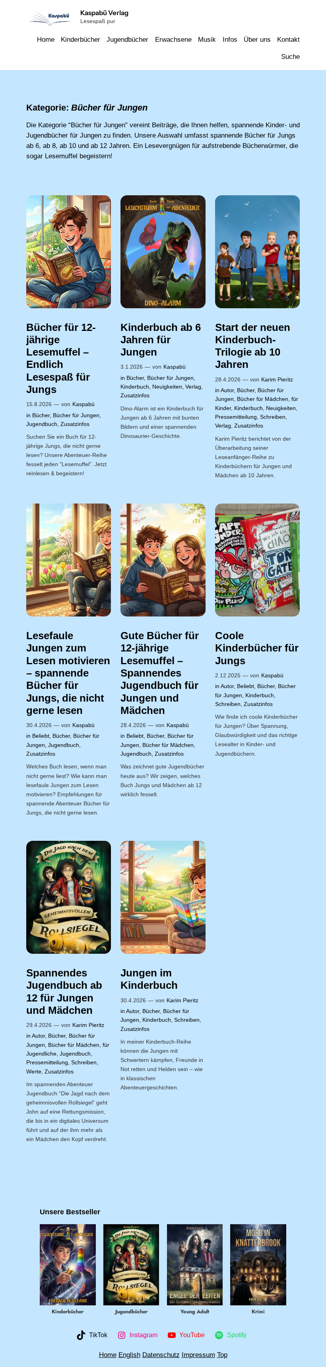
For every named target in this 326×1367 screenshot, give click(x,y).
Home (107, 1355)
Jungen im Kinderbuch (149, 979)
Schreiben (272, 417)
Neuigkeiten (167, 386)
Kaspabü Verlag (104, 13)
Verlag (193, 386)
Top (222, 1355)
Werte (33, 1071)
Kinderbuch (134, 386)
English (129, 1355)
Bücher (41, 415)
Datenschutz (161, 1355)
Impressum (198, 1355)
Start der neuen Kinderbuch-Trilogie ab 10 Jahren (252, 346)
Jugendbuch (41, 424)
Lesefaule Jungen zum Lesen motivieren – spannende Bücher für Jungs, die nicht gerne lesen (68, 673)
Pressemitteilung (236, 417)
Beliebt (40, 736)
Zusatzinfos (74, 424)
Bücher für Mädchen (262, 399)
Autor (227, 390)
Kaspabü (83, 404)
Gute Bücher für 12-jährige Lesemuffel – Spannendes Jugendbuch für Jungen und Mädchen (159, 673)
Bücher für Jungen (76, 415)
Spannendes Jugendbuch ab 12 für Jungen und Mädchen (64, 991)
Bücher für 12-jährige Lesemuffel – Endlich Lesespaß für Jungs (61, 358)
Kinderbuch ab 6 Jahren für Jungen (160, 339)
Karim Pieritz (277, 379)
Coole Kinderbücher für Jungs (257, 648)
